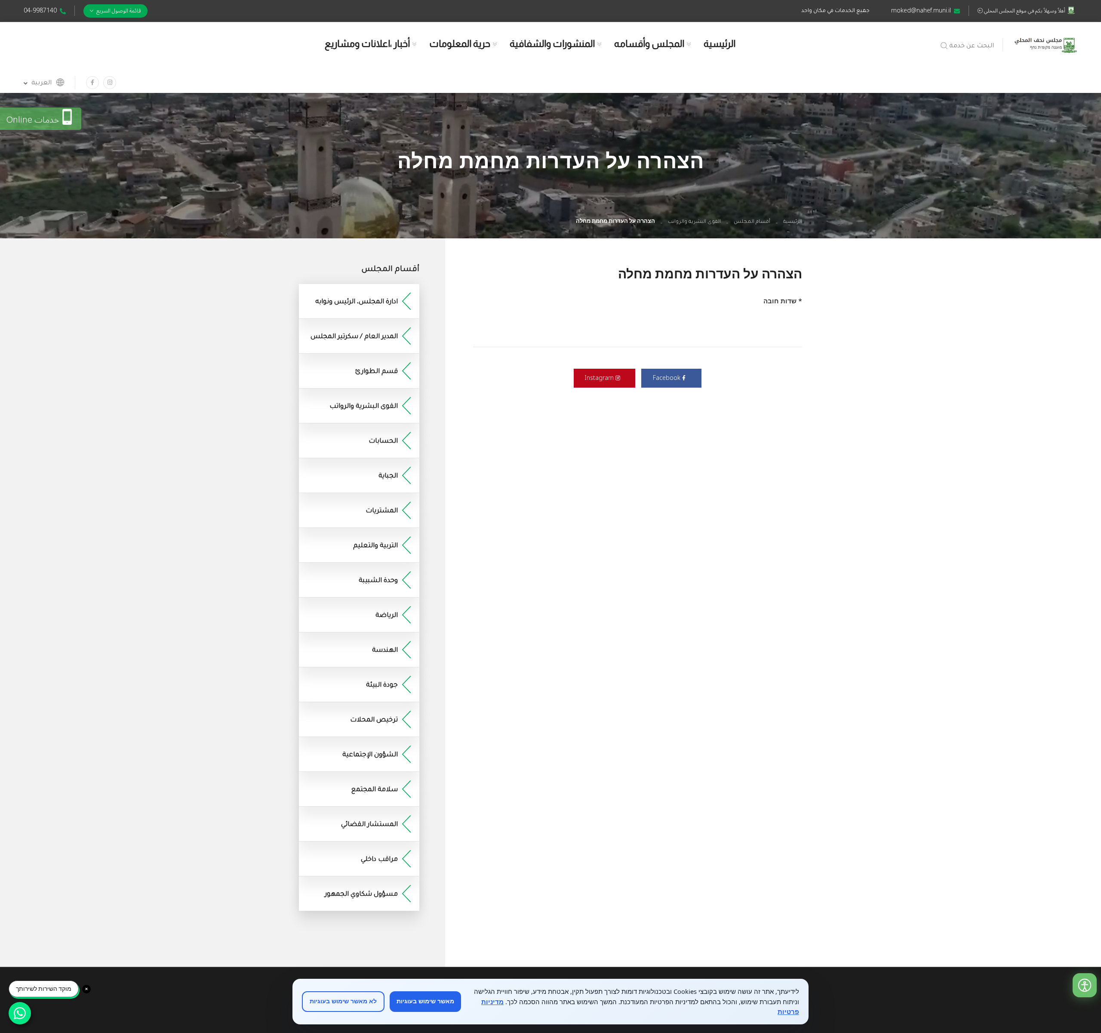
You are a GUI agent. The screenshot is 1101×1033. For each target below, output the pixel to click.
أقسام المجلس (752, 222)
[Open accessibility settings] (1085, 985)
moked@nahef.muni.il (921, 10)
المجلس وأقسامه (649, 43)
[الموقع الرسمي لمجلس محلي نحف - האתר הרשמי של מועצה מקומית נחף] (1045, 43)
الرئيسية (719, 43)
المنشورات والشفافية (552, 43)
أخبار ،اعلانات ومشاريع (367, 43)
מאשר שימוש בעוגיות (425, 1001)
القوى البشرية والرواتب (694, 222)
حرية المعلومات (459, 43)
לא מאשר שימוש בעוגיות (343, 1001)
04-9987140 (40, 10)
